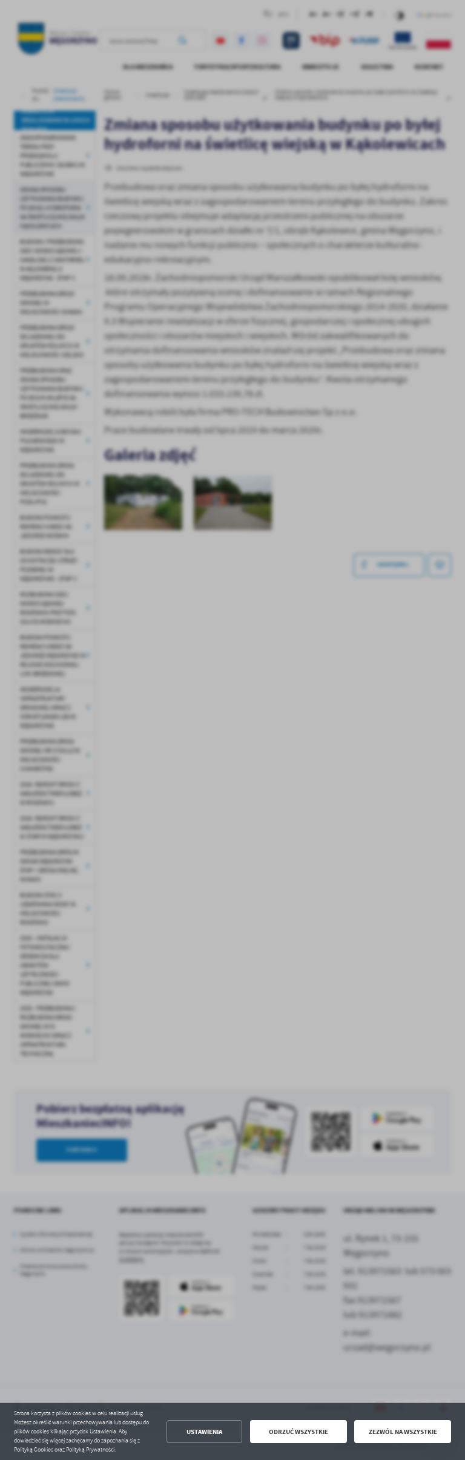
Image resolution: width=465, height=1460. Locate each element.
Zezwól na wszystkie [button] (403, 1431)
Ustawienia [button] (204, 1431)
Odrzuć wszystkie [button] (298, 1431)
